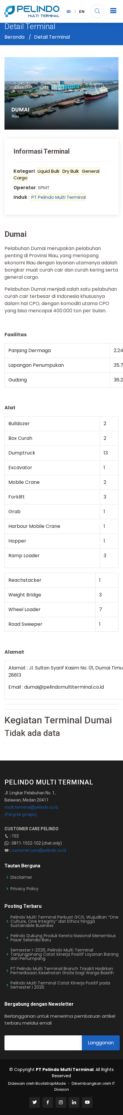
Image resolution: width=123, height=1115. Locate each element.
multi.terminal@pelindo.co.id (31, 807)
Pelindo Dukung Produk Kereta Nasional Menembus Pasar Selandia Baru (63, 938)
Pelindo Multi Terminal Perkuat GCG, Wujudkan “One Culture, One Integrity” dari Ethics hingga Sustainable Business (64, 921)
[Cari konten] (97, 11)
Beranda (14, 37)
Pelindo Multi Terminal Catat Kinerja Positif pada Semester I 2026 (60, 985)
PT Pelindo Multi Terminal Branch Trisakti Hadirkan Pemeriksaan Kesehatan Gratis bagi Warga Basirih (62, 970)
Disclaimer (21, 877)
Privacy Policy (24, 889)
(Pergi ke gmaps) (20, 814)
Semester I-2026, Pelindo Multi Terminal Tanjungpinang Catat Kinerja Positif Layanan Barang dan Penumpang (64, 954)
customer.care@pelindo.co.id (39, 850)
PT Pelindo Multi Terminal (58, 197)
